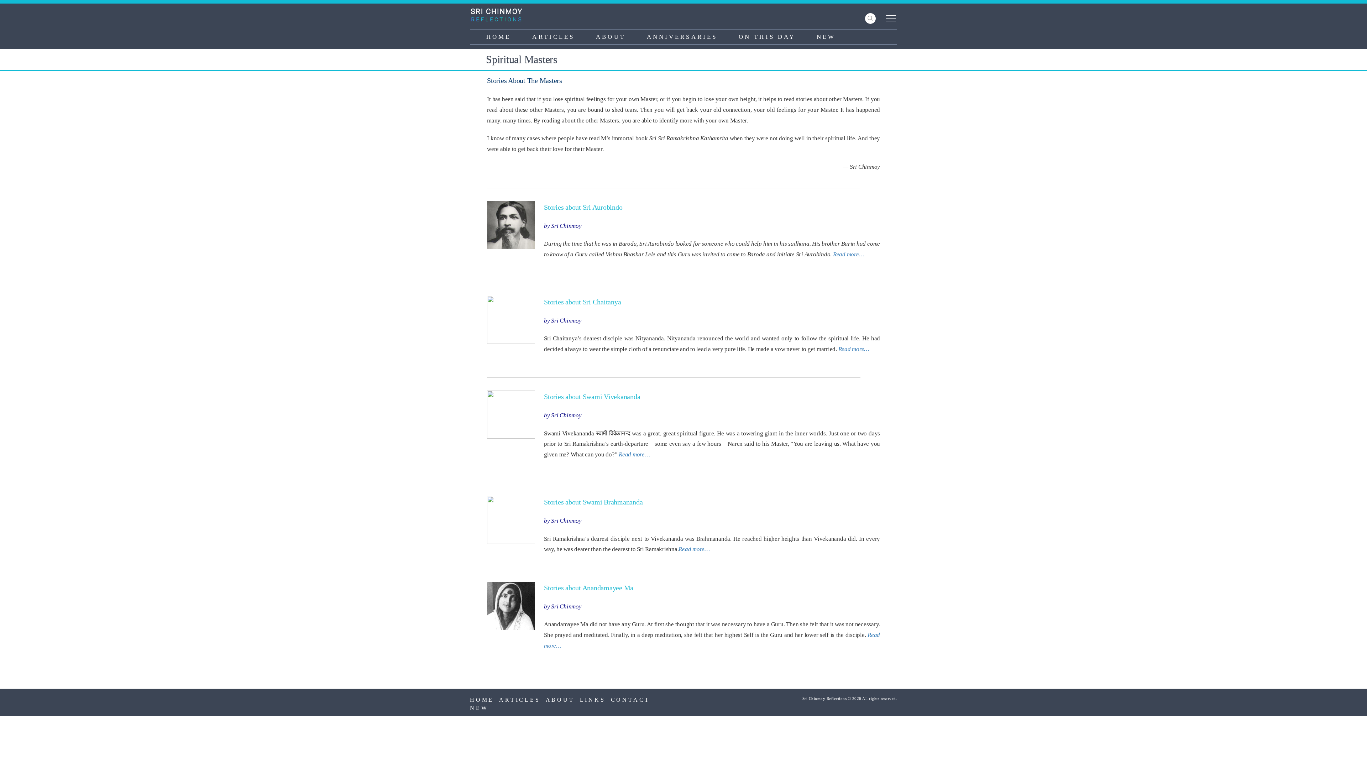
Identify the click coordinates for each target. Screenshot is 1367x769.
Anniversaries (682, 36)
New (826, 36)
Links (593, 700)
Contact (630, 700)
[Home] (499, 15)
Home (498, 36)
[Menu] (889, 18)
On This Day (767, 36)
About (610, 36)
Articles (553, 36)
